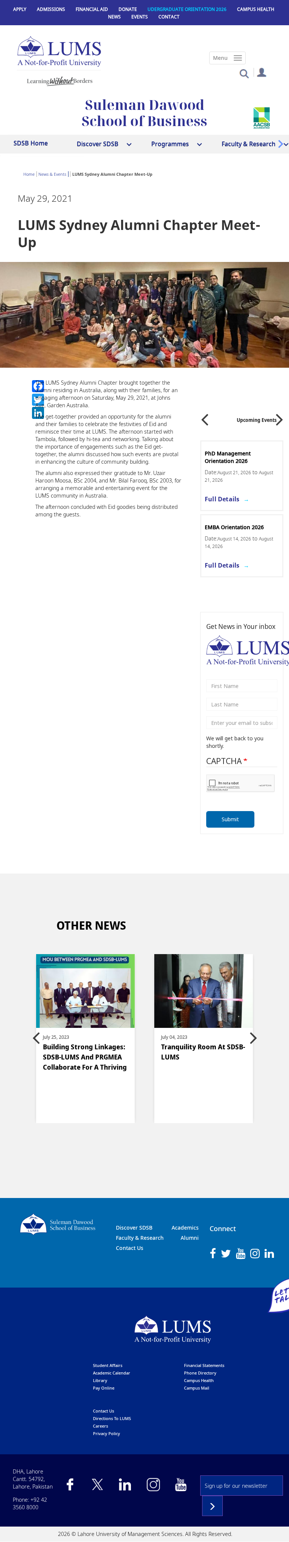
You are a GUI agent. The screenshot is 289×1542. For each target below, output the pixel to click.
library (100, 1380)
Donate (128, 9)
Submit (230, 819)
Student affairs (107, 1365)
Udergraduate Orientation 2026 (187, 9)
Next (279, 416)
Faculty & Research (140, 1237)
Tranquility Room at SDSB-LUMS (203, 1051)
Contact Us (129, 1247)
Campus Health (255, 9)
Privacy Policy (106, 1433)
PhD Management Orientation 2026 (228, 457)
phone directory (200, 1373)
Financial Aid (92, 9)
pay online (103, 1388)
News (114, 17)
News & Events (52, 174)
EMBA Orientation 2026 (234, 527)
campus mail (196, 1388)
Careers (100, 1426)
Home (29, 174)
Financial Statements (204, 1365)
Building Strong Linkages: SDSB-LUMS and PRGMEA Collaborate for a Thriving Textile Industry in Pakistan (85, 1058)
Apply (19, 9)
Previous (204, 416)
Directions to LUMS (112, 1418)
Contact (168, 17)
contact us (103, 1411)
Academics (185, 1227)
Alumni (190, 1237)
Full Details (222, 499)
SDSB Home (31, 143)
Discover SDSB (134, 1227)
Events (139, 17)
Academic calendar (111, 1373)
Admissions (51, 9)
